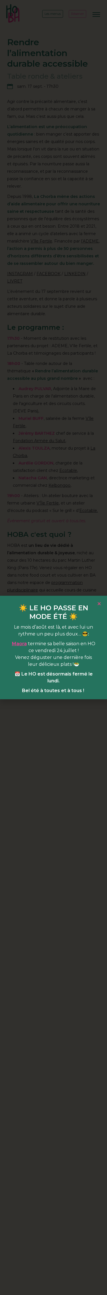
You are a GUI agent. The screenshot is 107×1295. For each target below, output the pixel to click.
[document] (53, 647)
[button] (99, 603)
